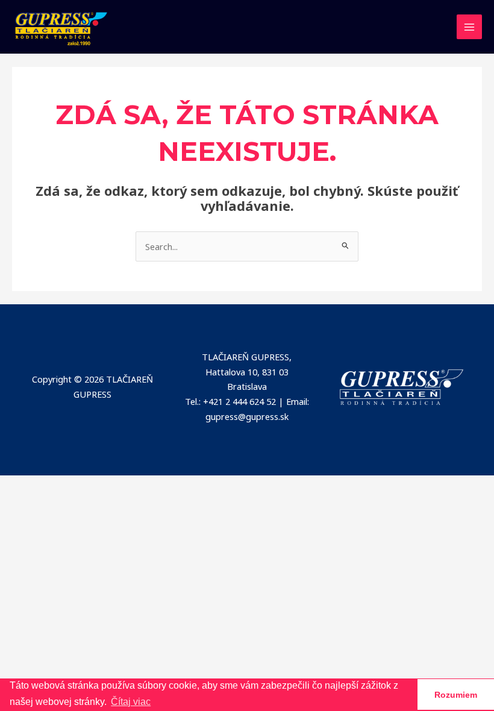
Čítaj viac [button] (131, 702)
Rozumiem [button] (455, 695)
